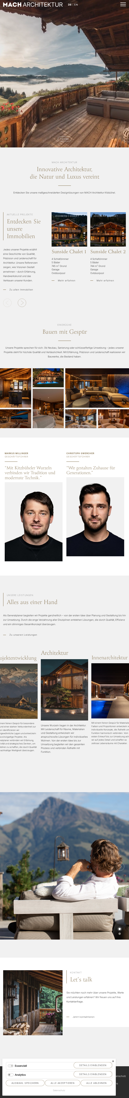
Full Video (64, 139)
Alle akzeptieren (63, 1083)
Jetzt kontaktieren (84, 1016)
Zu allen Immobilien (21, 289)
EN (76, 4)
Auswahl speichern (25, 1083)
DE (70, 4)
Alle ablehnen (96, 1083)
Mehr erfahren (69, 265)
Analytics (20, 1074)
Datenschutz (119, 1076)
